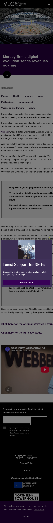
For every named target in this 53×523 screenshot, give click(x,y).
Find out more (26, 282)
